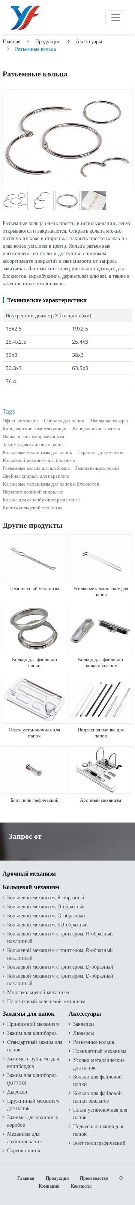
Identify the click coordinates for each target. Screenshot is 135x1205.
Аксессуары (89, 41)
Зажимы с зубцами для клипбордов (33, 1062)
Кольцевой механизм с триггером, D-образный (60, 966)
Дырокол (17, 1091)
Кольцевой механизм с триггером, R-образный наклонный (60, 937)
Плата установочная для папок (34, 732)
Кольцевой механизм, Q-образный (46, 915)
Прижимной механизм (33, 1023)
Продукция (47, 41)
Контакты (81, 1186)
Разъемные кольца (93, 1041)
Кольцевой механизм (31, 887)
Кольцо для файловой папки (34, 662)
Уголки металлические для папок (100, 591)
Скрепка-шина (23, 1150)
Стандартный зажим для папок (34, 1045)
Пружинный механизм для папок (33, 1104)
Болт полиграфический (34, 800)
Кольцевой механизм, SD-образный (47, 924)
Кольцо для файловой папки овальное (100, 662)
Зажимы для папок (28, 1014)
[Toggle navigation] (115, 17)
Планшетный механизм (34, 588)
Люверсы (83, 1032)
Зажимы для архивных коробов (32, 1121)
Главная (11, 41)
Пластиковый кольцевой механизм (46, 1001)
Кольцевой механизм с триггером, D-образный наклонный (60, 979)
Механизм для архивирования (24, 1137)
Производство (94, 1178)
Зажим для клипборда (32, 1032)
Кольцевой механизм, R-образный (45, 897)
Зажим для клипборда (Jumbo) (32, 1078)
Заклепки (83, 1023)
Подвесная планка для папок (101, 732)
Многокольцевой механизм (38, 992)
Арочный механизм (100, 800)
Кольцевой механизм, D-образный (46, 906)
